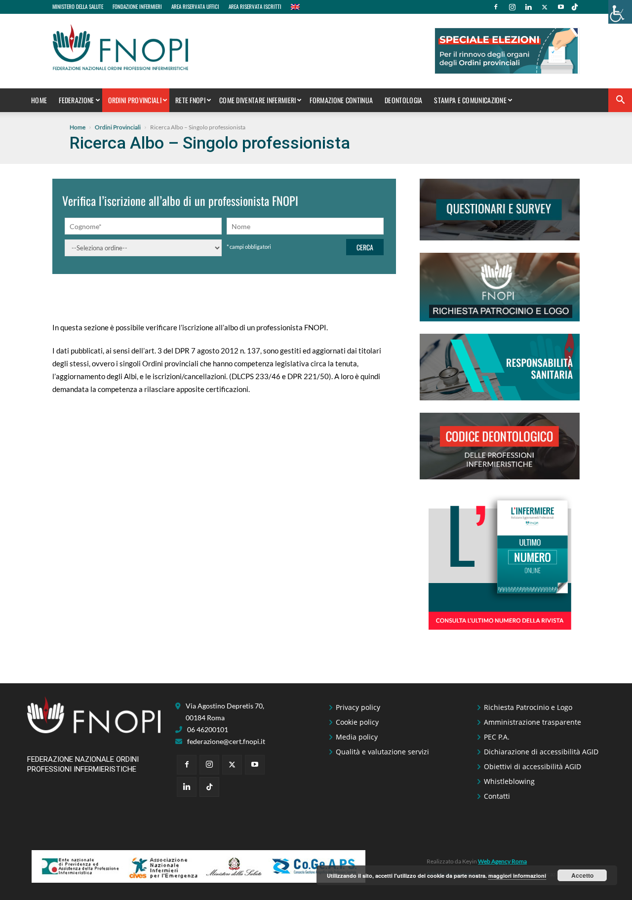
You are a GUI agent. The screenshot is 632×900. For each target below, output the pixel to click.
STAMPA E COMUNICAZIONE (470, 100)
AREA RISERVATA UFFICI (195, 6)
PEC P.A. (497, 737)
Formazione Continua (341, 100)
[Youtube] (560, 7)
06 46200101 (207, 729)
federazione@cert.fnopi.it (226, 741)
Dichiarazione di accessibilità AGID (541, 751)
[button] (620, 101)
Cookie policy (357, 722)
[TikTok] (575, 7)
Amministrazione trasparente (532, 722)
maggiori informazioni (517, 875)
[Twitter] (544, 7)
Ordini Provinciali (134, 100)
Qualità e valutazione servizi (382, 751)
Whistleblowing (509, 781)
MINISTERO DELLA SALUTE (77, 6)
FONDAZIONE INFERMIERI (137, 6)
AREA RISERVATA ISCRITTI (255, 6)
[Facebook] (495, 7)
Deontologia (403, 100)
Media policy (357, 737)
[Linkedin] (528, 7)
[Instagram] (512, 7)
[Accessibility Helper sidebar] (620, 12)
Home (39, 100)
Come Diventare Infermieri (257, 100)
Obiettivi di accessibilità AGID (532, 766)
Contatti (497, 796)
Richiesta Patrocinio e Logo (528, 707)
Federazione (76, 100)
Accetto (582, 875)
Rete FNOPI (190, 100)
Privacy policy (358, 707)
